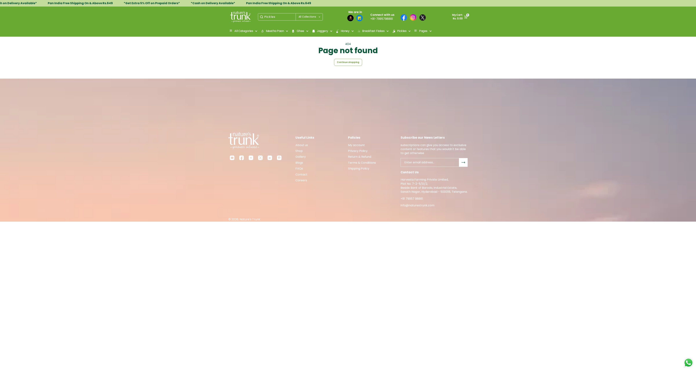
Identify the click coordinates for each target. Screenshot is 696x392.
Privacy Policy (358, 151)
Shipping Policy (358, 169)
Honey (345, 31)
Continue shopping (348, 62)
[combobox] (290, 17)
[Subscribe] (463, 162)
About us (301, 145)
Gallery (300, 157)
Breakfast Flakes (373, 31)
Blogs (299, 163)
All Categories (243, 31)
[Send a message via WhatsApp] (688, 362)
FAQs (299, 169)
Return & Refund (359, 157)
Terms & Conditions (362, 163)
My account (356, 145)
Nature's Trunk (250, 219)
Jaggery (322, 31)
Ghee (300, 31)
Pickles (269, 17)
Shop (299, 151)
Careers (301, 180)
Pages (423, 31)
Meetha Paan (275, 31)
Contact (301, 175)
